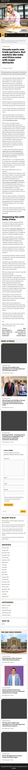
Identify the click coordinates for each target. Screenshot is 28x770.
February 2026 (5, 548)
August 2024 (5, 591)
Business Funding (6, 605)
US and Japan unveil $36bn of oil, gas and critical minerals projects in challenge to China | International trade (13, 403)
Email (5, 483)
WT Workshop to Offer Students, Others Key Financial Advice (12, 659)
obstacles (5, 325)
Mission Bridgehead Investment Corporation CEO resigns (12, 756)
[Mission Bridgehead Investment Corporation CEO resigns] (14, 742)
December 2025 (6, 552)
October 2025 (5, 557)
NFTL (3, 624)
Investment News (6, 615)
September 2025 (6, 560)
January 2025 (5, 579)
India (15, 324)
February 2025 (5, 577)
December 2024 (6, 582)
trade (14, 325)
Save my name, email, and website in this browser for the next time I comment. (13, 499)
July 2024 (4, 594)
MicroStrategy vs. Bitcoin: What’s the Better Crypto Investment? (7, 332)
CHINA (11, 324)
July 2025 (4, 565)
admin (11, 68)
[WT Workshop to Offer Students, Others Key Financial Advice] (14, 644)
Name (6, 477)
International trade (6, 46)
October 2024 (5, 587)
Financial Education (6, 610)
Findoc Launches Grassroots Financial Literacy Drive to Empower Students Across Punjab (13, 691)
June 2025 (4, 567)
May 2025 (4, 569)
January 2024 (5, 596)
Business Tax (5, 608)
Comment (7, 458)
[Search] (26, 35)
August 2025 (5, 562)
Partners (10, 325)
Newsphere (21, 766)
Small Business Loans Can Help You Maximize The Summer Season (20, 332)
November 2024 (6, 584)
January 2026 (5, 550)
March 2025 (5, 574)
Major (18, 324)
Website (6, 489)
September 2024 (6, 589)
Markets (22, 324)
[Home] (3, 35)
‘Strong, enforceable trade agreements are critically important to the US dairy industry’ (13, 369)
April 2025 (4, 572)
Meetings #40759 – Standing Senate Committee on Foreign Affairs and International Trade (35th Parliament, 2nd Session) (13, 437)
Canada (6, 324)
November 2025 (6, 555)
